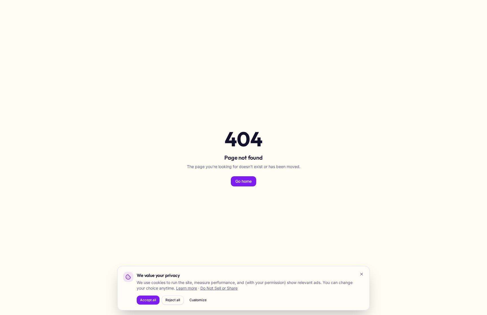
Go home (243, 181)
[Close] (361, 274)
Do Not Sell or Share (219, 288)
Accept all (148, 300)
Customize (198, 300)
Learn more (186, 288)
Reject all (172, 300)
